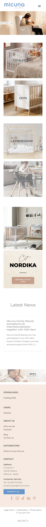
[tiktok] (23, 498)
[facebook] (11, 498)
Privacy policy (36, 510)
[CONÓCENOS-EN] (23, 370)
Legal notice (9, 510)
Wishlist (7, 413)
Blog (6, 434)
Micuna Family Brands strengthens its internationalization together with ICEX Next (21, 325)
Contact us (9, 438)
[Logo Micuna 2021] (14, 3)
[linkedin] (28, 498)
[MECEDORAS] (23, 23)
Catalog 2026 (10, 398)
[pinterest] (34, 498)
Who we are (9, 426)
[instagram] (17, 498)
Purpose (7, 429)
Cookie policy (22, 510)
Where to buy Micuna (14, 451)
